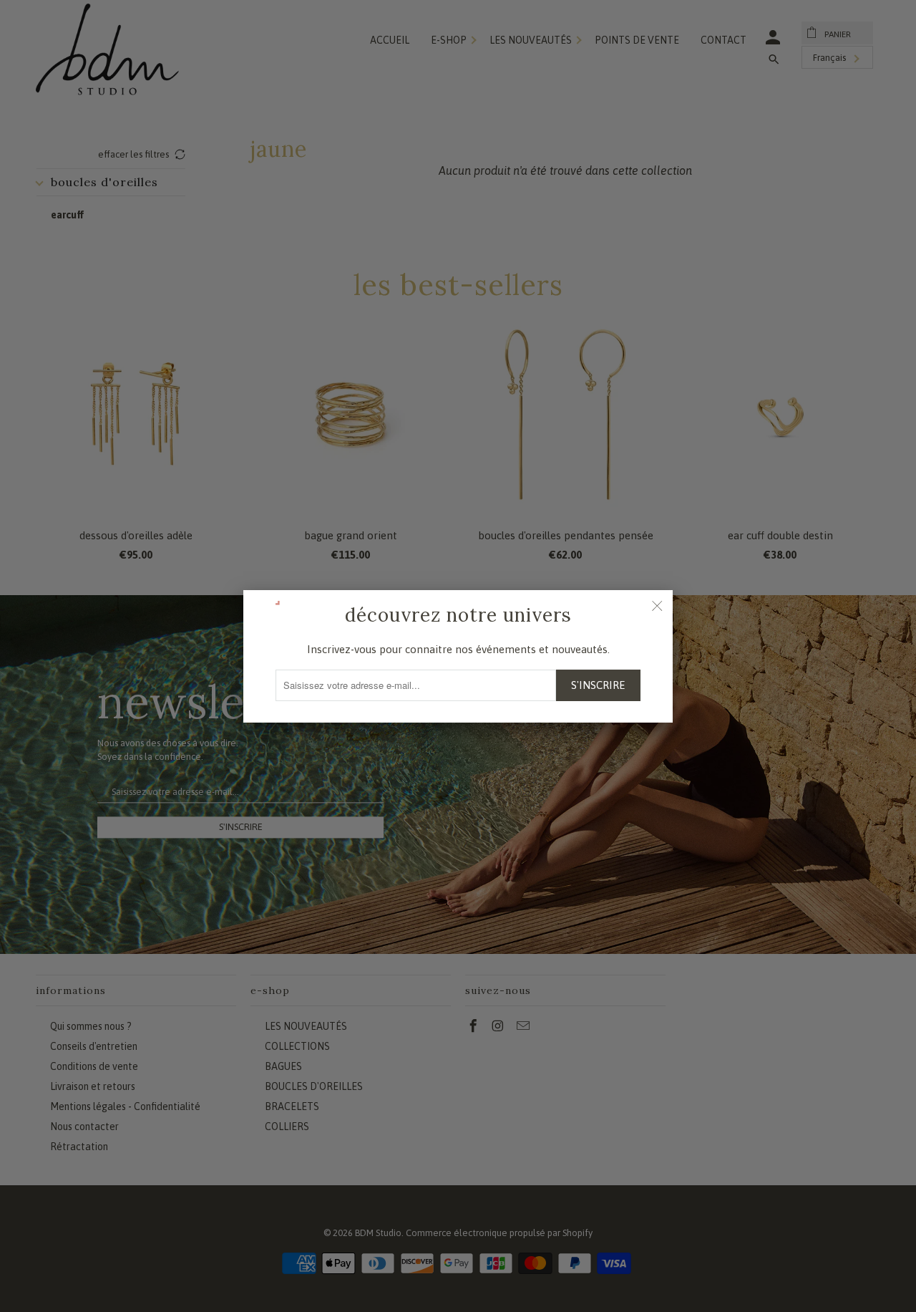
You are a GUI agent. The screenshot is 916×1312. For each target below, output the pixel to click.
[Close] (657, 606)
